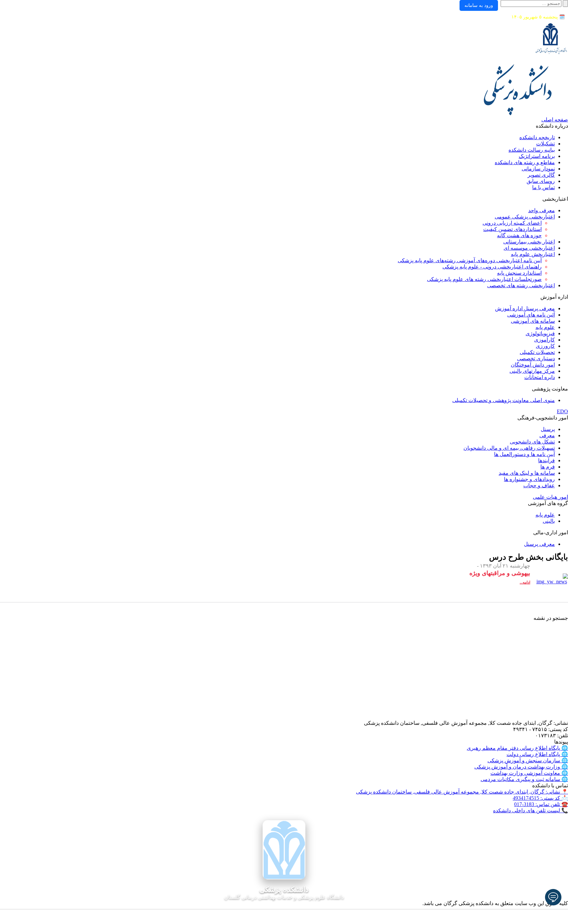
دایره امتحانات (539, 377)
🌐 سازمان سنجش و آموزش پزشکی (527, 760)
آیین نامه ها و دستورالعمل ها (524, 454)
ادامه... (525, 582)
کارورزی (545, 346)
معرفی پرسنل (539, 544)
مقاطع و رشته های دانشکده (525, 162)
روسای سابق (541, 181)
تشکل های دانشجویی (532, 441)
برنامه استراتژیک (537, 156)
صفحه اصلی (554, 119)
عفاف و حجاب (539, 485)
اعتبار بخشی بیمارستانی (529, 241)
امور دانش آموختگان (533, 364)
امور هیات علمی (550, 497)
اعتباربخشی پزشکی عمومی (525, 216)
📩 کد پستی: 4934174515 (540, 798)
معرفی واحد (541, 210)
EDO (562, 411)
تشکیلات (545, 143)
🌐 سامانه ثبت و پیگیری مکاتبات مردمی (524, 779)
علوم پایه (545, 327)
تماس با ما (543, 187)
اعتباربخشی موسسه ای (529, 248)
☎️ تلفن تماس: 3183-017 (541, 804)
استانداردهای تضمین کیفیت (512, 229)
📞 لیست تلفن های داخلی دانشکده (530, 810)
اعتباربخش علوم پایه (533, 254)
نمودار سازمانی (538, 168)
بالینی (549, 521)
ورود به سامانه (478, 5)
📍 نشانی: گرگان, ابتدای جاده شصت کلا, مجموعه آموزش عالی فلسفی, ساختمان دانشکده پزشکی (462, 792)
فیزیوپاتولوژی (540, 333)
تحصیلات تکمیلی (537, 352)
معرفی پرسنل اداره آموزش (525, 308)
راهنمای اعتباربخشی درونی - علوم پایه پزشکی (492, 266)
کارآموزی (544, 339)
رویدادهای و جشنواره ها (529, 479)
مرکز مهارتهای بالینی (532, 371)
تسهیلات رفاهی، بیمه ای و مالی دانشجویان (509, 448)
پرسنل (548, 429)
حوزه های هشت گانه (519, 235)
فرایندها (546, 460)
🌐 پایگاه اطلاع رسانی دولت (537, 754)
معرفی (547, 435)
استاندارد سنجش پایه (519, 273)
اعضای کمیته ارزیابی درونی (512, 223)
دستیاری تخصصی (536, 358)
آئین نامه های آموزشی (531, 314)
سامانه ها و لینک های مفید (527, 473)
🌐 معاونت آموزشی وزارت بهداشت (529, 773)
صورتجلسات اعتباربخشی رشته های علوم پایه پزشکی (484, 279)
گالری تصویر (541, 175)
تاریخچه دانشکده (537, 137)
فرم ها (547, 466)
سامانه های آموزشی (533, 321)
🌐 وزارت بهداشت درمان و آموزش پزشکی (521, 767)
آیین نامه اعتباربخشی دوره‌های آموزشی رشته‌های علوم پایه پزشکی (470, 260)
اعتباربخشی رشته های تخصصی (521, 285)
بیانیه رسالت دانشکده (532, 150)
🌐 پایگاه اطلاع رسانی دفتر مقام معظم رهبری (517, 748)
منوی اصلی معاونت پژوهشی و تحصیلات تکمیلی (503, 400)
